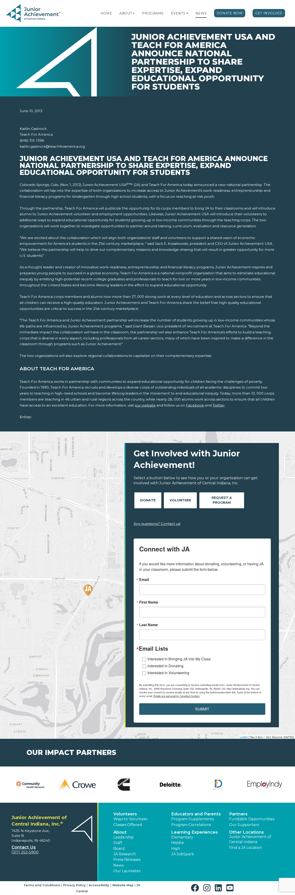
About (125, 13)
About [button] (120, 832)
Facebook (195, 405)
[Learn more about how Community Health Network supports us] (30, 784)
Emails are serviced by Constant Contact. (176, 696)
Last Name (148, 625)
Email (144, 579)
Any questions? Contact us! (157, 523)
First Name (148, 602)
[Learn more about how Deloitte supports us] (171, 784)
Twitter (218, 405)
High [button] (175, 848)
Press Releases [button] (126, 859)
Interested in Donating (165, 665)
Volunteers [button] (125, 814)
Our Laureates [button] (126, 871)
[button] (134, 13)
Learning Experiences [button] (194, 832)
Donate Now (230, 13)
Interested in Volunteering (168, 672)
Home (106, 13)
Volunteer (180, 500)
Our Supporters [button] (244, 825)
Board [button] (119, 848)
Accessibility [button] (99, 885)
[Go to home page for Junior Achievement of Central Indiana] (34, 13)
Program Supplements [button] (192, 819)
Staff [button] (117, 843)
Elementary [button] (182, 837)
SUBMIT (202, 709)
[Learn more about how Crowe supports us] (77, 784)
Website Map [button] (122, 885)
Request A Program (222, 500)
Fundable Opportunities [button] (251, 819)
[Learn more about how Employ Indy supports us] (265, 784)
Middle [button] (177, 843)
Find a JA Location (245, 847)
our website (145, 405)
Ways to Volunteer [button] (130, 819)
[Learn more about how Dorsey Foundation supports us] (218, 784)
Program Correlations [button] (191, 825)
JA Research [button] (124, 854)
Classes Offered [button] (127, 825)
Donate (148, 500)
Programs (152, 13)
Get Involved (269, 13)
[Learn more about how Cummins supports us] (124, 784)
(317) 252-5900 (25, 852)
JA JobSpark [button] (182, 854)
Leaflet (243, 737)
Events (178, 13)
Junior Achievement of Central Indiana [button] (250, 839)
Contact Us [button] (24, 847)
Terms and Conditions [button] (42, 885)
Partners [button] (238, 814)
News (201, 13)
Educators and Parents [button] (196, 814)
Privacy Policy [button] (74, 885)
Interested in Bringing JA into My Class (179, 659)
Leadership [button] (123, 837)
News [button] (118, 865)
